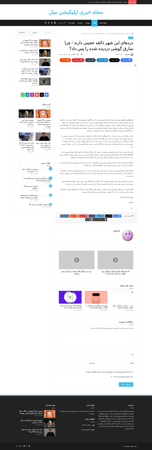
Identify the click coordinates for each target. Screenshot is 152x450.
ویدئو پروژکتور (75, 411)
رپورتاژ (88, 23)
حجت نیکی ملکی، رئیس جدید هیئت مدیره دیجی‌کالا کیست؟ (43, 145)
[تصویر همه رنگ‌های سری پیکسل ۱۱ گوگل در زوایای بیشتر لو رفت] (96, 297)
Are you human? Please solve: (124, 377)
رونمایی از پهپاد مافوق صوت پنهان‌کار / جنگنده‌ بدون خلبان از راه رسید (28, 81)
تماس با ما (71, 23)
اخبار (127, 33)
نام (132, 354)
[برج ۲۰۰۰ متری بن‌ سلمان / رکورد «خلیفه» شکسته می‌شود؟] (122, 297)
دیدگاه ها (22, 32)
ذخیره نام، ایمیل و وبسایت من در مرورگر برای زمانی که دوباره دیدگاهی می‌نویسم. (109, 372)
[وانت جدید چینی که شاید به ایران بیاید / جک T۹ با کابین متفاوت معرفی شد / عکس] (45, 71)
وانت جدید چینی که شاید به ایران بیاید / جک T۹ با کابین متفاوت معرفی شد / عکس (29, 71)
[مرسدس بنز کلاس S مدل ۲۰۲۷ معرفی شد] (45, 172)
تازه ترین (47, 32)
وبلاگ (94, 23)
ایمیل (131, 363)
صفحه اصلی (103, 23)
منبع (132, 208)
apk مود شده (85, 411)
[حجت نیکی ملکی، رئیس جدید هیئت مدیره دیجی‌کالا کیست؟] (45, 62)
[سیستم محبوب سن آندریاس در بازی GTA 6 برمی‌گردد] (45, 53)
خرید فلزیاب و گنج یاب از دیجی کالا (40, 204)
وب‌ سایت (92, 363)
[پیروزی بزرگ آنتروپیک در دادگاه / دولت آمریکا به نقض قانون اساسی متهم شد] (45, 43)
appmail (127, 54)
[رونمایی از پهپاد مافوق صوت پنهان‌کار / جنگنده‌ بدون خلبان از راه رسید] (45, 81)
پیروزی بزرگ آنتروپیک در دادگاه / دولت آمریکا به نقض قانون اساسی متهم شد (29, 42)
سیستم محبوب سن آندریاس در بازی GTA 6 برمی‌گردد (27, 122)
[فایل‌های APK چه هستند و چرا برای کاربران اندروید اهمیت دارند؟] (70, 297)
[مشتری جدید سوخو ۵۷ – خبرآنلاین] (45, 189)
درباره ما (80, 23)
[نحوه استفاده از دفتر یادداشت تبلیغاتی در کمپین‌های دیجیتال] (45, 198)
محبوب (34, 32)
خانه (130, 33)
